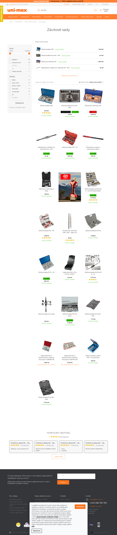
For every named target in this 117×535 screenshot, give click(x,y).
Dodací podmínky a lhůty (16, 508)
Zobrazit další (58, 456)
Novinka (20, 65)
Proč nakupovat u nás (16, 502)
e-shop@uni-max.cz (96, 499)
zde (33, 526)
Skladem (21, 59)
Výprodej (66, 4)
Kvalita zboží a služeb (41, 499)
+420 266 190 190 (13, 4)
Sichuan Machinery (20, 100)
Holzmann (20, 89)
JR (20, 95)
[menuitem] (13, 16)
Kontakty (90, 4)
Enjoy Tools (20, 83)
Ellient (20, 80)
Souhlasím (80, 506)
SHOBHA (20, 97)
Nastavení (36, 531)
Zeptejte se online (96, 506)
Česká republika (65, 499)
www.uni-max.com (66, 502)
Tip (20, 68)
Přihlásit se (63, 482)
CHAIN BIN (20, 92)
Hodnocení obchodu (58, 432)
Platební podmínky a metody (18, 510)
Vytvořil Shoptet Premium (100, 532)
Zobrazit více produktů (69, 75)
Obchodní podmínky (15, 499)
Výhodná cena (21, 62)
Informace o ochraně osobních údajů (18, 504)
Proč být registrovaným (16, 512)
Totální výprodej (20, 71)
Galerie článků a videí (78, 4)
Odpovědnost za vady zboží (43, 502)
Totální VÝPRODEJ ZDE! (41, 1)
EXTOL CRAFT (20, 86)
